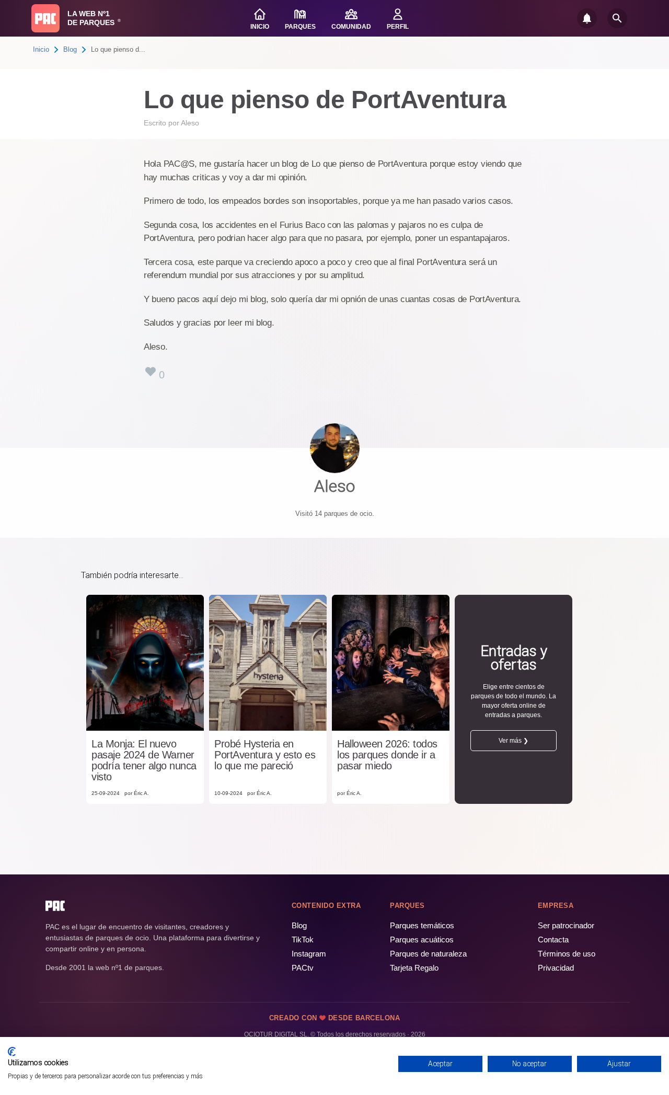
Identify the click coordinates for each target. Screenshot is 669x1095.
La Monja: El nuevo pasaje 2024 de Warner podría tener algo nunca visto (144, 760)
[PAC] (45, 18)
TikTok (303, 939)
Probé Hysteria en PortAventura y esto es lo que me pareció (264, 755)
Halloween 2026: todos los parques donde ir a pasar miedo (387, 755)
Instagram (309, 953)
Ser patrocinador (566, 925)
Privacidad (556, 967)
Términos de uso (566, 953)
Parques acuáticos (422, 939)
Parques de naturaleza (428, 953)
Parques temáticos (422, 925)
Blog (70, 49)
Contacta (553, 939)
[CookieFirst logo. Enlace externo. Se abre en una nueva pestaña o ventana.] (12, 1051)
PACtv (303, 967)
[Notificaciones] (587, 18)
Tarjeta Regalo (414, 967)
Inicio (41, 49)
